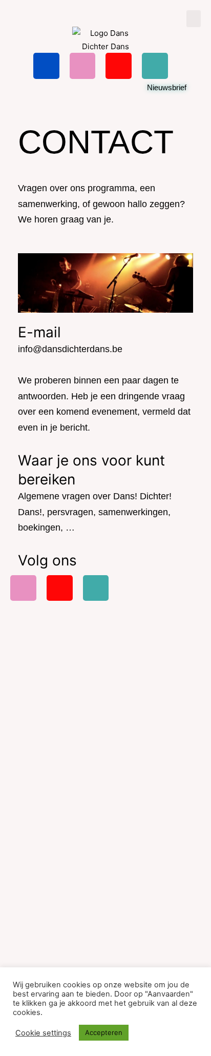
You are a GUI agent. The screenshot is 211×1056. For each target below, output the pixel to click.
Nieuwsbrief (166, 87)
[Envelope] (155, 66)
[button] (193, 18)
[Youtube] (119, 66)
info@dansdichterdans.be (70, 349)
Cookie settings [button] (43, 1033)
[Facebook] (46, 66)
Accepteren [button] (103, 1032)
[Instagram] (83, 66)
